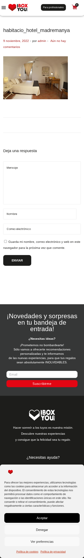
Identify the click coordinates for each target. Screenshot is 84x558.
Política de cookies (27, 551)
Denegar (42, 530)
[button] (3, 7)
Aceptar (42, 518)
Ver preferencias (42, 541)
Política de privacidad (53, 551)
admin (42, 41)
